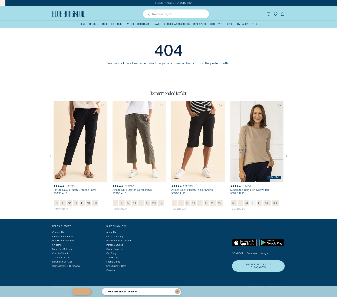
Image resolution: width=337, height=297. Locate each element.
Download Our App (62, 262)
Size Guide (112, 257)
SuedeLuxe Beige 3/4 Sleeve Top (249, 189)
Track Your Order (61, 257)
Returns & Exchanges (63, 240)
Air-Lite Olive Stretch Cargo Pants (132, 189)
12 (69, 202)
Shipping (56, 245)
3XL (275, 202)
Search (146, 14)
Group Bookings (114, 249)
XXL (267, 202)
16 (82, 202)
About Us (111, 232)
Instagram (265, 253)
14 (76, 202)
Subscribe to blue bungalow (258, 266)
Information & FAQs (62, 236)
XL (259, 202)
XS (233, 202)
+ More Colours (61, 209)
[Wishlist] (275, 14)
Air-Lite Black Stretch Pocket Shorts (192, 189)
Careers (110, 270)
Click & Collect (60, 253)
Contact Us (58, 232)
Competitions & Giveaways (66, 266)
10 (63, 202)
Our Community (114, 236)
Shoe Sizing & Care (116, 266)
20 (95, 202)
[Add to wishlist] (102, 105)
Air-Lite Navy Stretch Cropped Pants (75, 189)
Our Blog (111, 253)
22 (161, 202)
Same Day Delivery (62, 249)
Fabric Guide (113, 262)
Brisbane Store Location (119, 240)
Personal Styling (114, 245)
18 (88, 202)
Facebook (252, 253)
